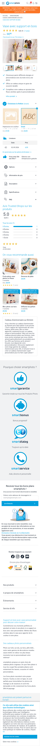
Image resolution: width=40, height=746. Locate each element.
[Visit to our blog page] (27, 556)
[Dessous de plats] (29, 266)
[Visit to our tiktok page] (22, 556)
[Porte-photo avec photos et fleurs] (11, 266)
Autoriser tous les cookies (11, 736)
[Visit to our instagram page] (17, 556)
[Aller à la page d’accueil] (13, 3)
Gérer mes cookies (9, 742)
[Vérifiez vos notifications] (33, 3)
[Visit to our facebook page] (13, 556)
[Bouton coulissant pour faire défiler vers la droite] (34, 68)
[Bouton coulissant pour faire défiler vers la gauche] (6, 68)
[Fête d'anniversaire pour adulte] (21, 15)
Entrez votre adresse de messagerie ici (17, 495)
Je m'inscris (8, 504)
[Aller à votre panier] (36, 3)
